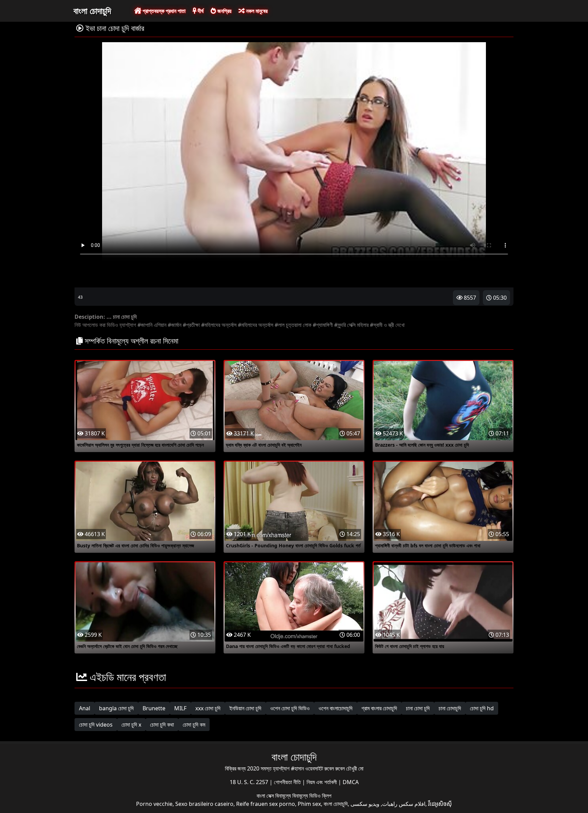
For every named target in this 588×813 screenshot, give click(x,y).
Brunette (154, 708)
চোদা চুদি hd (482, 708)
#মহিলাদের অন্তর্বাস (218, 325)
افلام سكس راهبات (403, 804)
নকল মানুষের (256, 11)
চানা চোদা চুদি (418, 708)
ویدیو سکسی (364, 804)
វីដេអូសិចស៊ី (440, 804)
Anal (84, 708)
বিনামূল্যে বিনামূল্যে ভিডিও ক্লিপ (303, 795)
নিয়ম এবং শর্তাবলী (322, 782)
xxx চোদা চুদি (207, 708)
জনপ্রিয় (223, 11)
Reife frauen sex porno (265, 804)
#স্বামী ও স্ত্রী (382, 325)
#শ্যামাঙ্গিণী (323, 325)
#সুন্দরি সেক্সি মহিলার (351, 325)
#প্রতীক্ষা (191, 325)
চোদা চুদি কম (194, 724)
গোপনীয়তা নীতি (288, 782)
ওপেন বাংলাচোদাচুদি (335, 708)
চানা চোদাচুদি (450, 708)
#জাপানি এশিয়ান (151, 325)
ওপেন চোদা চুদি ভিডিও (290, 708)
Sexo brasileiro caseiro (204, 804)
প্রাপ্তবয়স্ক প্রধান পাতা (163, 11)
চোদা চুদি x (131, 724)
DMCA (351, 782)
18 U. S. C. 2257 (250, 782)
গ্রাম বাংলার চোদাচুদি (379, 708)
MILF (180, 708)
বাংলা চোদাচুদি (92, 10)
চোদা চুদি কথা (162, 724)
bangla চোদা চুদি (116, 708)
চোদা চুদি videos (96, 724)
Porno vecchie (154, 804)
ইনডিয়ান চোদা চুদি (245, 708)
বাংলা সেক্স (266, 795)
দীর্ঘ (199, 11)
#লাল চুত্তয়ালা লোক (293, 325)
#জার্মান (174, 325)
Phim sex (309, 804)
